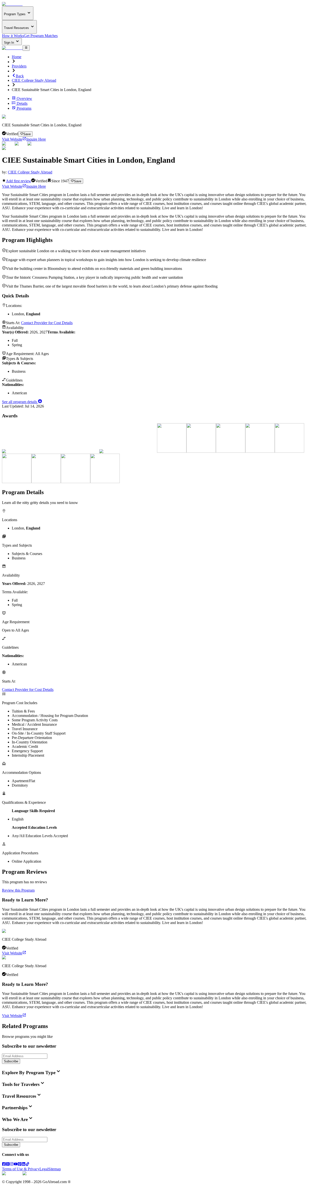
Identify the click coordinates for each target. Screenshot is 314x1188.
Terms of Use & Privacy (20, 1169)
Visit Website (12, 139)
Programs (24, 108)
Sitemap (54, 1169)
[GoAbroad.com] (12, 4)
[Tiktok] (27, 1164)
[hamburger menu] (26, 48)
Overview (24, 98)
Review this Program (18, 890)
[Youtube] (16, 1164)
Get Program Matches (41, 36)
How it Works (13, 36)
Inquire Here (36, 139)
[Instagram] (12, 1164)
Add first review (18, 181)
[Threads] (8, 1164)
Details (22, 103)
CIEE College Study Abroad (34, 80)
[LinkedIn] (24, 1164)
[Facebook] (4, 1164)
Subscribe (11, 1061)
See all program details (20, 402)
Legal (43, 1169)
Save (27, 134)
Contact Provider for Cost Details (47, 323)
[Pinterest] (20, 1164)
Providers (19, 66)
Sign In (9, 42)
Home (16, 57)
